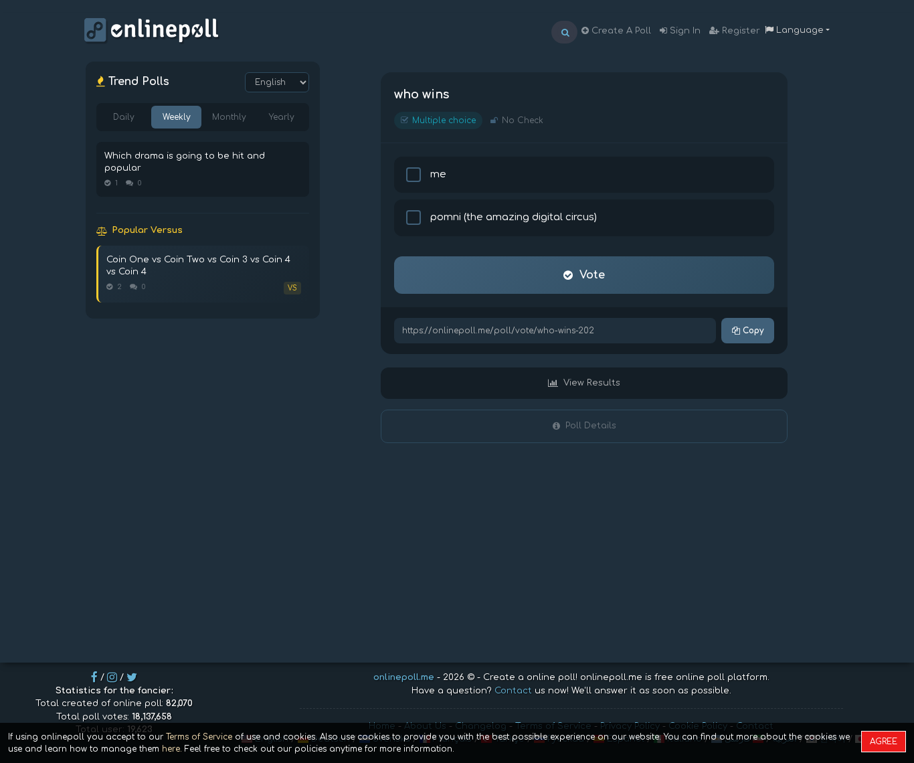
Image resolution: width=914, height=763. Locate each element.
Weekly (177, 117)
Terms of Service (199, 737)
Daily (123, 117)
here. (172, 749)
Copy (751, 330)
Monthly (229, 117)
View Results (591, 383)
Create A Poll (620, 30)
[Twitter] (131, 677)
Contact (513, 690)
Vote (592, 275)
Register (739, 30)
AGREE (883, 741)
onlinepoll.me (403, 677)
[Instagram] (112, 677)
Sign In (684, 30)
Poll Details (590, 425)
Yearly (281, 117)
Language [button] (798, 30)
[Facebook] (94, 677)
